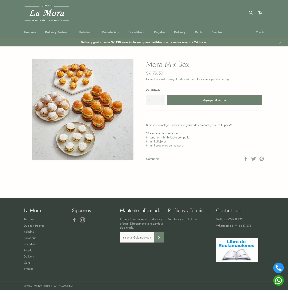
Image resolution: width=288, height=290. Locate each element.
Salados (85, 32)
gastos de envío (181, 79)
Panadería (109, 32)
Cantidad (153, 90)
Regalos (159, 32)
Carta (198, 32)
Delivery (180, 32)
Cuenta (260, 32)
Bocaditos (136, 32)
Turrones (30, 32)
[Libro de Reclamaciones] (237, 261)
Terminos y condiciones (183, 219)
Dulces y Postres (56, 32)
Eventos (217, 32)
